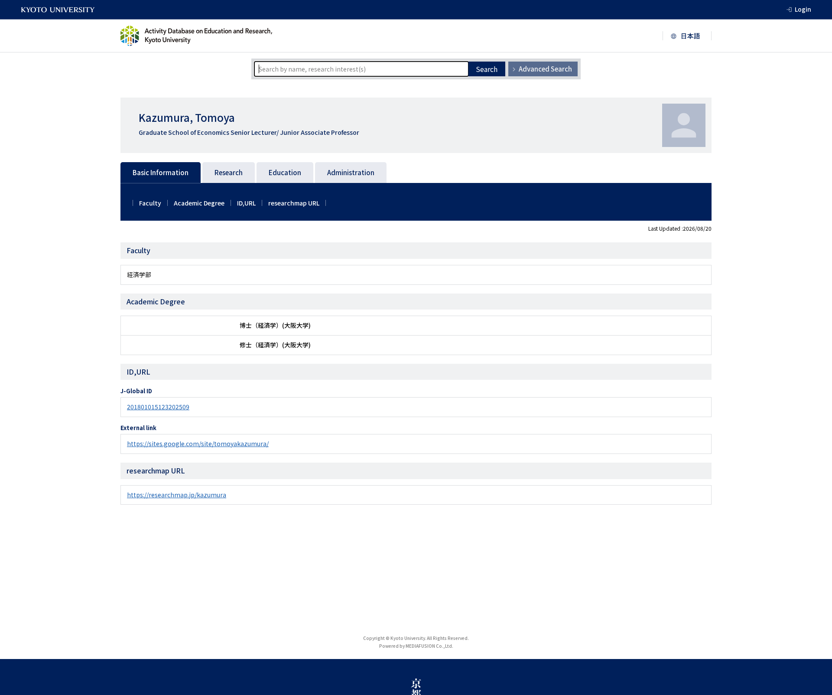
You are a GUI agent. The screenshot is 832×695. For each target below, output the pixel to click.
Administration (350, 172)
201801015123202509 (158, 406)
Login (803, 9)
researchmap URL (293, 203)
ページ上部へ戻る (815, 678)
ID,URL (246, 203)
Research (228, 172)
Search (486, 69)
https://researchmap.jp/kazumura (176, 494)
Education (285, 172)
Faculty (150, 203)
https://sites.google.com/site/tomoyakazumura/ (198, 443)
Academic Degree (199, 203)
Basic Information (160, 172)
